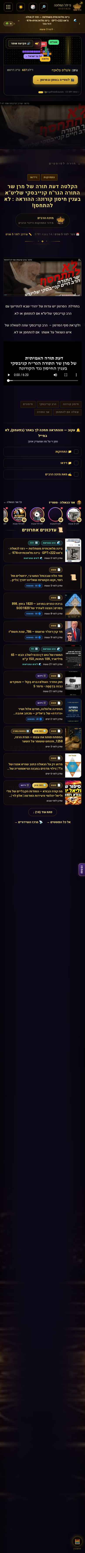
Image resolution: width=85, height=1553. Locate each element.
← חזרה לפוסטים (65, 160)
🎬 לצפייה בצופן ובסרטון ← (55, 76)
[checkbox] (42, 448)
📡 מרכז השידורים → (28, 818)
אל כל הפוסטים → (59, 818)
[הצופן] (40, 89)
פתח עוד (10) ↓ (42, 809)
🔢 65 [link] (34, 646)
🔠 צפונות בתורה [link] (21, 727)
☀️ (21, 7)
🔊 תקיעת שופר (21, 40)
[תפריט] (8, 7)
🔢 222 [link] (34, 539)
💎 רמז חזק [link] (40, 727)
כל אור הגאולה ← (12, 499)
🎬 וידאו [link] (41, 672)
